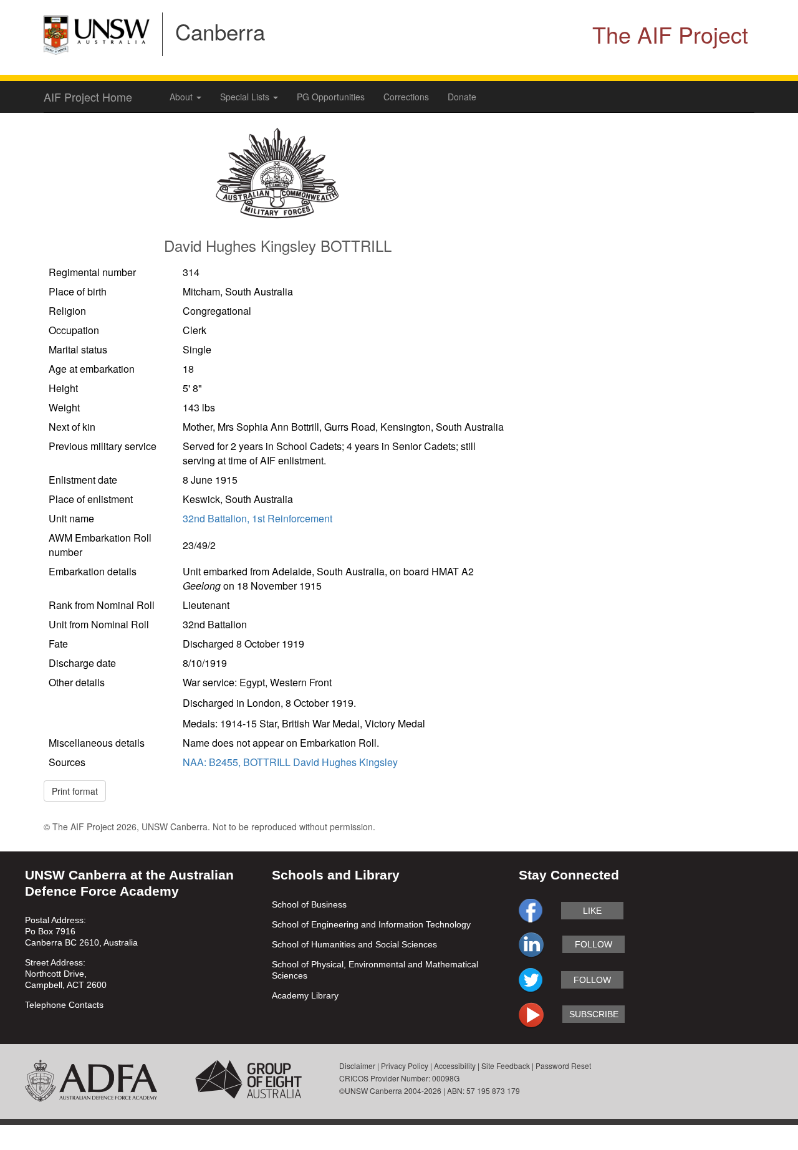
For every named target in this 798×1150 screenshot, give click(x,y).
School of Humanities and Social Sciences (354, 944)
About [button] (182, 96)
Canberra (220, 31)
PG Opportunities (331, 96)
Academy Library (305, 995)
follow (593, 944)
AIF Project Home (88, 97)
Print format (75, 791)
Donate (462, 96)
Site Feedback (505, 1065)
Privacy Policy (404, 1065)
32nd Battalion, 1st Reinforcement (257, 518)
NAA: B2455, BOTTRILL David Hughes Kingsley (290, 762)
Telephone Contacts (64, 1005)
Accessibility (455, 1065)
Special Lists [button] (246, 96)
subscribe (593, 1014)
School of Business (309, 904)
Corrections (406, 96)
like (592, 911)
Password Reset (563, 1065)
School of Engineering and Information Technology (371, 924)
